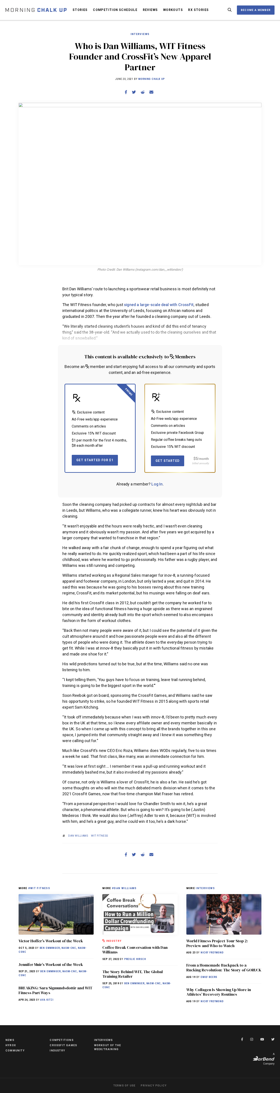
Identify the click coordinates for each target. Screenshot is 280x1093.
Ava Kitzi (46, 999)
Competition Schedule (115, 10)
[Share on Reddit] (143, 92)
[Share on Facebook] (126, 92)
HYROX (10, 1045)
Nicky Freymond (212, 952)
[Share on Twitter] (134, 92)
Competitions (61, 1040)
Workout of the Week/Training (107, 1047)
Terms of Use (124, 1085)
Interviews (140, 34)
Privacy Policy (154, 1085)
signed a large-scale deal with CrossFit (159, 304)
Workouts (173, 10)
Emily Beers (209, 977)
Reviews (150, 10)
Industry (114, 940)
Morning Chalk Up (151, 79)
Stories (80, 10)
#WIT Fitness (39, 888)
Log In (157, 484)
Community (15, 1050)
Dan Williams (78, 835)
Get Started (168, 460)
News (9, 1040)
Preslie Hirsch (135, 959)
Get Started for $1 (94, 460)
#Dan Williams (124, 888)
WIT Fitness (99, 835)
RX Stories (198, 10)
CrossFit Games (63, 1045)
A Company (269, 1059)
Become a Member (256, 10)
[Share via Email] (151, 92)
